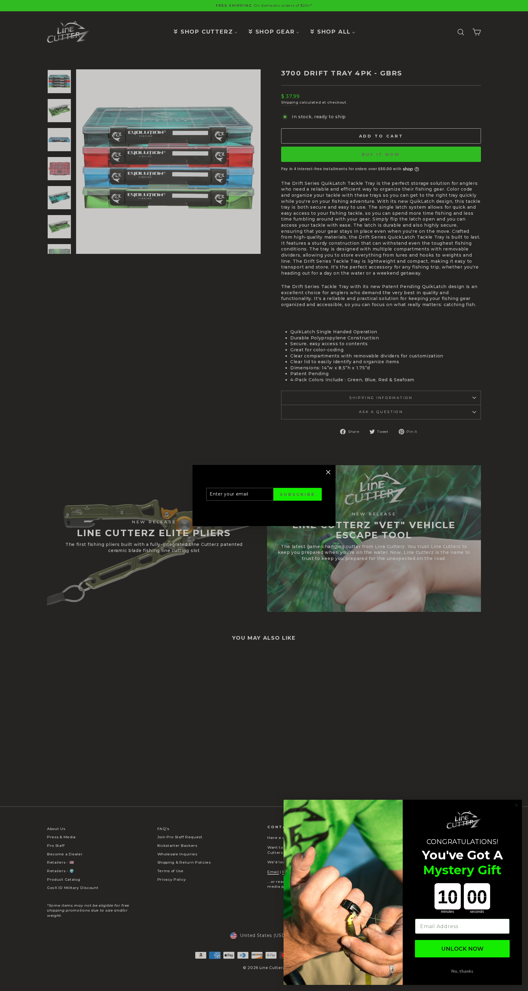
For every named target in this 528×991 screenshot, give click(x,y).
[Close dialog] (516, 805)
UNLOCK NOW (462, 948)
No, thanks (462, 971)
